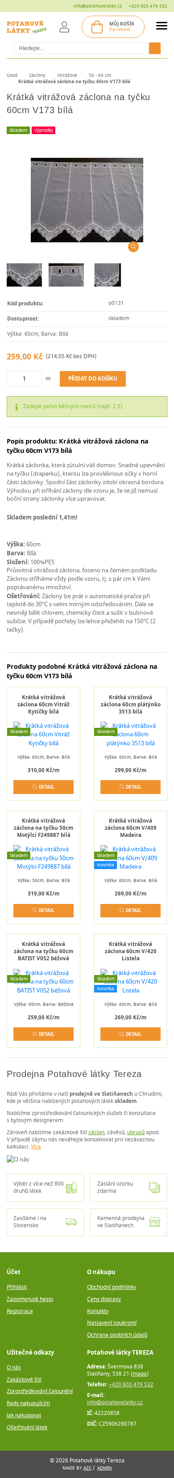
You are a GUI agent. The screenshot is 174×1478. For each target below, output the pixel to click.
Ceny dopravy (104, 1299)
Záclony (37, 75)
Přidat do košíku (92, 378)
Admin (104, 1468)
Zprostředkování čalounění (40, 1391)
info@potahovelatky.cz (98, 6)
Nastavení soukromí (112, 1323)
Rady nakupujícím (28, 1403)
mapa (140, 1374)
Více (36, 1147)
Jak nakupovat (24, 1415)
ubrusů (136, 1132)
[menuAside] (161, 27)
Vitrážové (67, 75)
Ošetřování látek (27, 1428)
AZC (87, 1468)
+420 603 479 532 (147, 6)
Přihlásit (17, 1287)
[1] (155, 48)
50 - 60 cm (100, 75)
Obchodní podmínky (111, 1287)
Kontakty (97, 1311)
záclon (96, 1132)
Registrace (20, 1311)
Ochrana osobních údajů (117, 1335)
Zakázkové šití (24, 1380)
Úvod (12, 75)
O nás (14, 1368)
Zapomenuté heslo (30, 1299)
